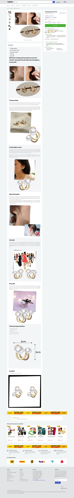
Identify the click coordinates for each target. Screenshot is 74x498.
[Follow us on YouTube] (64, 488)
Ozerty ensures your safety (24, 480)
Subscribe (57, 482)
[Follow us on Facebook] (61, 488)
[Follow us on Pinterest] (63, 488)
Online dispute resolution (23, 479)
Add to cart (55, 25)
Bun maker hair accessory (51, 436)
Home (8, 8)
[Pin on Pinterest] (61, 13)
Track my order (18, 5)
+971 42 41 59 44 (63, 491)
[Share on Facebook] (60, 13)
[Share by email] (65, 13)
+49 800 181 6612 (24, 5)
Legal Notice (22, 475)
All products (11, 8)
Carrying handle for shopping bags (32, 437)
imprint (8, 479)
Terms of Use (9, 473)
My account (58, 2)
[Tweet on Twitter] (63, 13)
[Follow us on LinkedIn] (66, 488)
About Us (29, 5)
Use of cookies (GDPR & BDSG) (11, 472)
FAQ (20, 476)
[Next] (67, 434)
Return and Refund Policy (11, 476)
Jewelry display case (41, 436)
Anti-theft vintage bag (21, 436)
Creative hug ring (60, 436)
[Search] (54, 2)
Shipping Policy (9, 475)
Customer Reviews (35, 5)
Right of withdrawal (10, 480)
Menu (8, 5)
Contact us (12, 5)
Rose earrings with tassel (11, 436)
